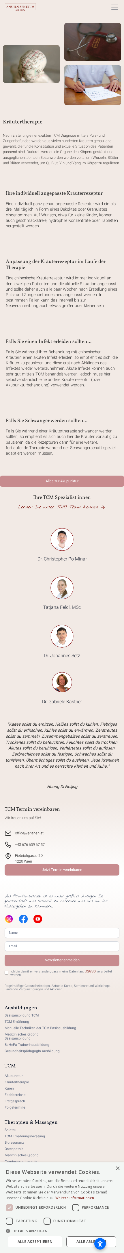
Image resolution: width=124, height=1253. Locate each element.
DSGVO (90, 971)
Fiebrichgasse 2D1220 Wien (29, 858)
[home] (20, 7)
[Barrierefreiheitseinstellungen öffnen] (100, 1244)
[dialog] (62, 1207)
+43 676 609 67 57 (30, 844)
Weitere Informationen (74, 1197)
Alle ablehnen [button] (91, 1241)
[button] (113, 7)
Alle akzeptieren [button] (35, 1241)
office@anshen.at (29, 833)
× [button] (117, 1168)
